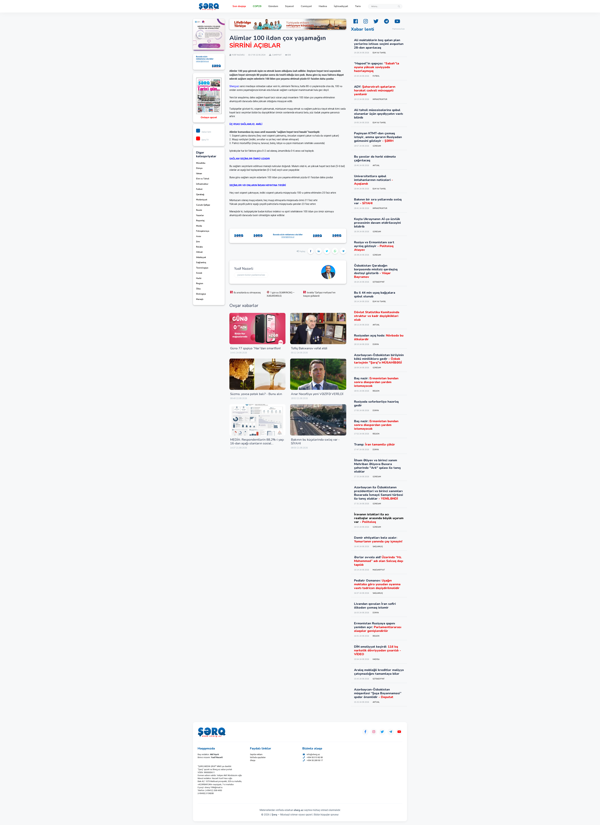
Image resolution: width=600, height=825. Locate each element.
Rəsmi (199, 210)
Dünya (199, 168)
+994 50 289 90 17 (315, 760)
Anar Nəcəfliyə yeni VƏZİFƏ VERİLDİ (317, 394)
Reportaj (200, 220)
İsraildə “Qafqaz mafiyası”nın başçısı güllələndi (319, 294)
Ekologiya (201, 294)
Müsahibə (200, 163)
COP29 (257, 6)
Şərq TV (205, 140)
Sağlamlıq (201, 262)
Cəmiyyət (306, 6)
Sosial (199, 273)
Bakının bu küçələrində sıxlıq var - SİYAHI (315, 441)
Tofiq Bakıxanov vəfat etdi (309, 348)
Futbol (199, 189)
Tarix (358, 6)
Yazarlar (200, 215)
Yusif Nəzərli (243, 268)
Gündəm (273, 6)
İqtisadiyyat (341, 6)
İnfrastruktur (202, 184)
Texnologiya (202, 267)
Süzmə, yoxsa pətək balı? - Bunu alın (256, 394)
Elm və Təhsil (202, 178)
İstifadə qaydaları (258, 757)
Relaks (199, 246)
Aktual (199, 252)
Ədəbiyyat (201, 257)
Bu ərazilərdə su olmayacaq (247, 292)
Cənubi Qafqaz (203, 205)
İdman (199, 173)
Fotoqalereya (202, 231)
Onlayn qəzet (209, 117)
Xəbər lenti (206, 132)
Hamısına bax (398, 29)
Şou (198, 241)
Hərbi (198, 278)
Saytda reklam (256, 754)
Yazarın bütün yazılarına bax (251, 275)
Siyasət (289, 6)
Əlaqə (252, 760)
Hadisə (323, 6)
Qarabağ (200, 194)
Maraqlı (199, 299)
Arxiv (198, 236)
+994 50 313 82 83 (315, 757)
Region (199, 283)
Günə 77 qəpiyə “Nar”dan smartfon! (255, 348)
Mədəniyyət (201, 199)
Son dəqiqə (239, 6)
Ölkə (198, 288)
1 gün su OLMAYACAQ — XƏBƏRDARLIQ (281, 294)
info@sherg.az (313, 754)
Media (199, 226)
